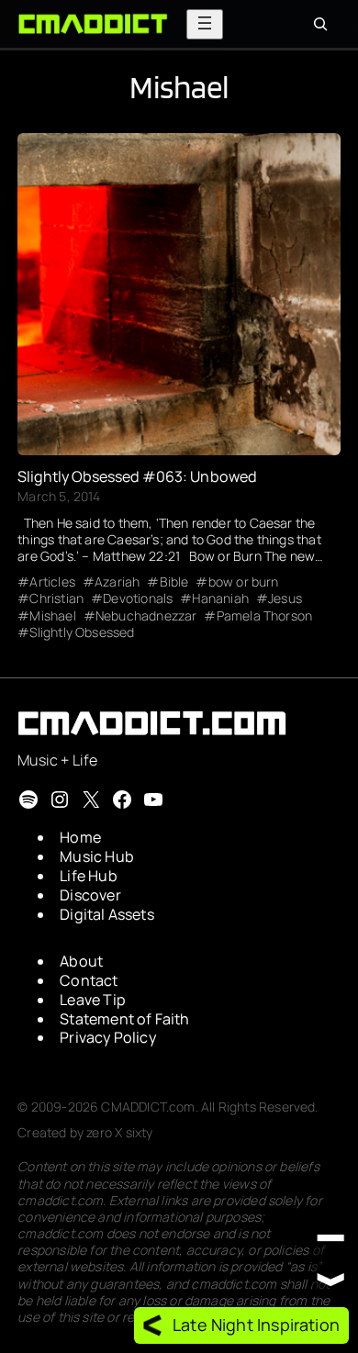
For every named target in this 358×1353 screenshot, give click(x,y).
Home (80, 837)
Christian (56, 598)
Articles (51, 582)
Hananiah (220, 598)
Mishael (52, 616)
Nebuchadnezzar (146, 616)
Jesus (285, 598)
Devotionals (138, 598)
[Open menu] (204, 24)
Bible (174, 582)
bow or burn (243, 582)
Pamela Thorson (264, 616)
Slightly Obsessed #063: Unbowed (136, 476)
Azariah (117, 582)
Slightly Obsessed (81, 632)
